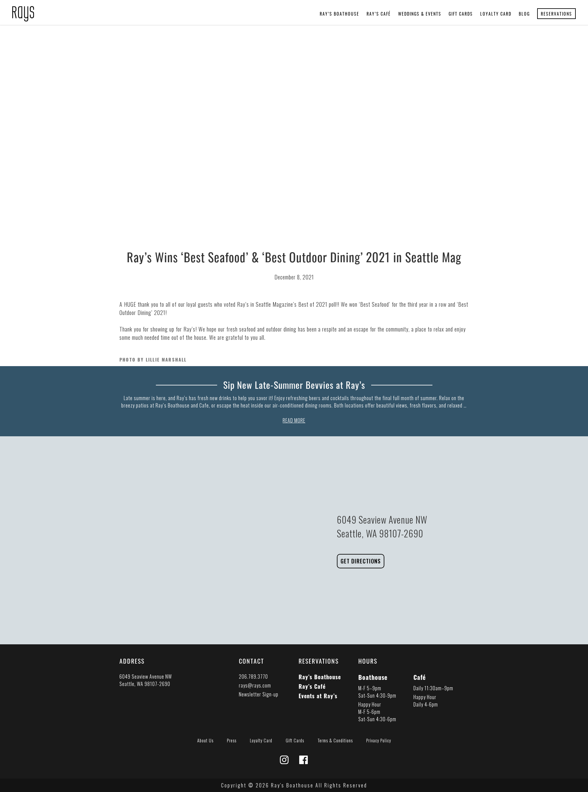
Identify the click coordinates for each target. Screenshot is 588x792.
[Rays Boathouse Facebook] (303, 761)
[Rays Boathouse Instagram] (284, 761)
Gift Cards (461, 13)
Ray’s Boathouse (339, 13)
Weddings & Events (419, 13)
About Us (205, 740)
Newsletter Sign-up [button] (258, 694)
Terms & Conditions (335, 740)
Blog (524, 13)
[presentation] (23, 10)
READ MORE (294, 420)
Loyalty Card (495, 13)
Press (231, 740)
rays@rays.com (255, 685)
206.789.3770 (253, 676)
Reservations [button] (556, 13)
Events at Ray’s (318, 696)
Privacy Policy (378, 740)
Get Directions (361, 561)
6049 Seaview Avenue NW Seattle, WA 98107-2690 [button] (145, 680)
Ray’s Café (379, 13)
